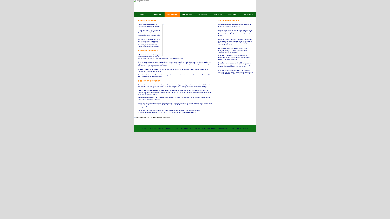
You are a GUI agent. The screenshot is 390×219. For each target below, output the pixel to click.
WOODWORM (202, 15)
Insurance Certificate (235, 128)
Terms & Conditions (223, 128)
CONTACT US (248, 15)
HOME (142, 15)
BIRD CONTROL (187, 15)
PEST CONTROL (172, 15)
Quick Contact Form (189, 112)
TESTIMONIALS (233, 15)
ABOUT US (157, 15)
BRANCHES (218, 15)
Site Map (245, 128)
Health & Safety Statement (209, 128)
